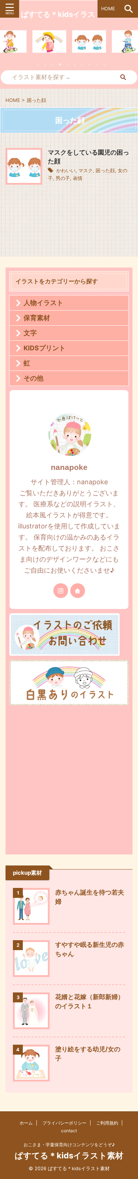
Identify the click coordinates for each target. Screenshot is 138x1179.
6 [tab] (74, 64)
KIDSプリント (45, 348)
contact (69, 1130)
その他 (33, 378)
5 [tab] (67, 64)
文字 (30, 333)
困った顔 (105, 170)
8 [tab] (89, 64)
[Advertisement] (69, 778)
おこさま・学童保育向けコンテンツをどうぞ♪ (69, 1144)
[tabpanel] (89, 41)
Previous (7, 46)
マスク (85, 170)
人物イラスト (43, 303)
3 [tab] (52, 64)
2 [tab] (45, 64)
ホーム (26, 1123)
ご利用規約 (107, 1123)
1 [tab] (38, 64)
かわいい (65, 170)
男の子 (63, 178)
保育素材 (37, 318)
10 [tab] (104, 64)
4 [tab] (60, 64)
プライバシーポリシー (64, 1123)
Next (131, 46)
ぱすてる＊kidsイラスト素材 (69, 1155)
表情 (77, 178)
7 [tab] (82, 64)
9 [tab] (96, 64)
